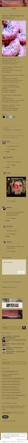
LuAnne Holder (10, 351)
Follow (5, 416)
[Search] (24, 327)
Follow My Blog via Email (9, 403)
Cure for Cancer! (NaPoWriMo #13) (11, 392)
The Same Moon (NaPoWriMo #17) (11, 384)
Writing (6, 128)
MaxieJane (16, 13)
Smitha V (9, 207)
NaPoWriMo (7, 130)
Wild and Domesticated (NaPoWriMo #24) (13, 378)
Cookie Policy (7, 437)
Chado (8, 141)
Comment (21, 272)
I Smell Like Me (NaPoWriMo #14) (11, 389)
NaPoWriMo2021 (17, 130)
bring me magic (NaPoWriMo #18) (11, 381)
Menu (14, 8)
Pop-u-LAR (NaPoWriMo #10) (10, 398)
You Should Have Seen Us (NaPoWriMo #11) (13, 395)
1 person (13, 149)
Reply (8, 151)
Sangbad (8, 339)
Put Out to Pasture (11, 2)
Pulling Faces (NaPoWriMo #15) (10, 387)
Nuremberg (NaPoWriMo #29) (10, 371)
